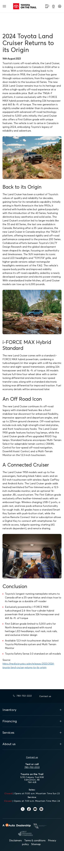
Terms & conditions (35, 840)
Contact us (32, 757)
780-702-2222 (32, 767)
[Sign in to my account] (60, 6)
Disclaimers (15, 840)
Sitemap (36, 844)
